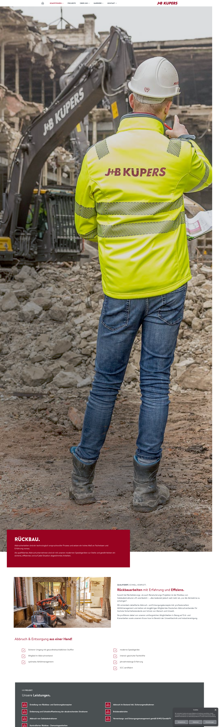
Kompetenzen (56, 3)
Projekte (72, 3)
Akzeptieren (181, 722)
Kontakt (111, 3)
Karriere (98, 3)
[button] (215, 710)
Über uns (84, 3)
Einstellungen (210, 722)
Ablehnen (196, 722)
